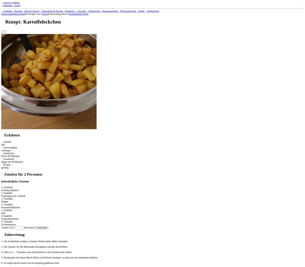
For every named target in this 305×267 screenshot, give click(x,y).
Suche (16, 5)
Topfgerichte (152, 11)
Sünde (140, 11)
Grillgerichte (93, 11)
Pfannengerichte (127, 11)
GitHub (84, 14)
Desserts (17, 11)
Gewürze (80, 11)
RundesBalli (74, 14)
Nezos (45, 14)
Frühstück (69, 11)
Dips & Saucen (31, 11)
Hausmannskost (109, 11)
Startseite (6, 5)
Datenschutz (18, 14)
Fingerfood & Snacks (51, 11)
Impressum (6, 14)
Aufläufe (6, 11)
